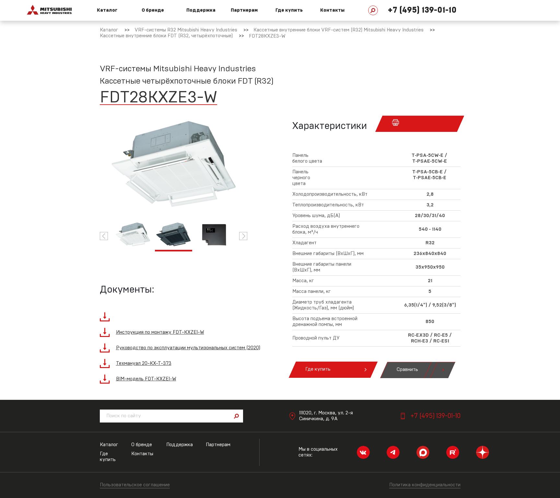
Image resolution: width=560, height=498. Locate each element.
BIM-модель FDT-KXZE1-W (146, 378)
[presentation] (104, 236)
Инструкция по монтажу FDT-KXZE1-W (160, 332)
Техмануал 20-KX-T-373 (143, 363)
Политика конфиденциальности (425, 484)
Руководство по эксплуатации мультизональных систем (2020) (188, 347)
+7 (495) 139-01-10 (422, 10)
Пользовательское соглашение (135, 484)
